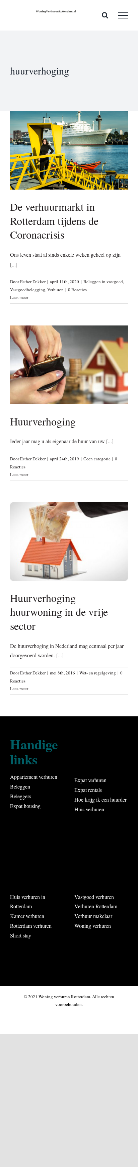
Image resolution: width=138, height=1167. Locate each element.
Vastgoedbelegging (27, 290)
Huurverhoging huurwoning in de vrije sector (59, 612)
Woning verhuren (92, 925)
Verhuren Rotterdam (95, 906)
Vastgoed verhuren (94, 896)
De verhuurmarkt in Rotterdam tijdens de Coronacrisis (54, 220)
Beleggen (20, 786)
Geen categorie (97, 459)
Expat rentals (88, 789)
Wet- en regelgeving (97, 673)
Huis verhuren (89, 809)
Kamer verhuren (27, 915)
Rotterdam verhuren (31, 925)
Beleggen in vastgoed (103, 281)
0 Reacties (77, 290)
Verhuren (55, 290)
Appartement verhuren (33, 776)
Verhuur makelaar (93, 915)
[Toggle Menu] (123, 15)
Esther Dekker (33, 281)
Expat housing (25, 805)
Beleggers (20, 796)
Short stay (20, 935)
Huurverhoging (43, 421)
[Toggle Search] (105, 15)
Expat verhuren (90, 779)
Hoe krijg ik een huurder (100, 799)
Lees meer (19, 297)
